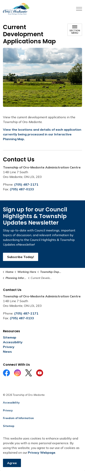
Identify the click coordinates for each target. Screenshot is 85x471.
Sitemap (9, 337)
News (7, 351)
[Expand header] (79, 9)
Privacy (8, 347)
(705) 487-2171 (26, 184)
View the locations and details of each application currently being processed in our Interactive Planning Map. (42, 134)
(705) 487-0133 (22, 189)
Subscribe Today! (20, 257)
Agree (12, 463)
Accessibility (13, 342)
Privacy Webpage (41, 452)
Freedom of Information (18, 418)
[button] (42, 77)
